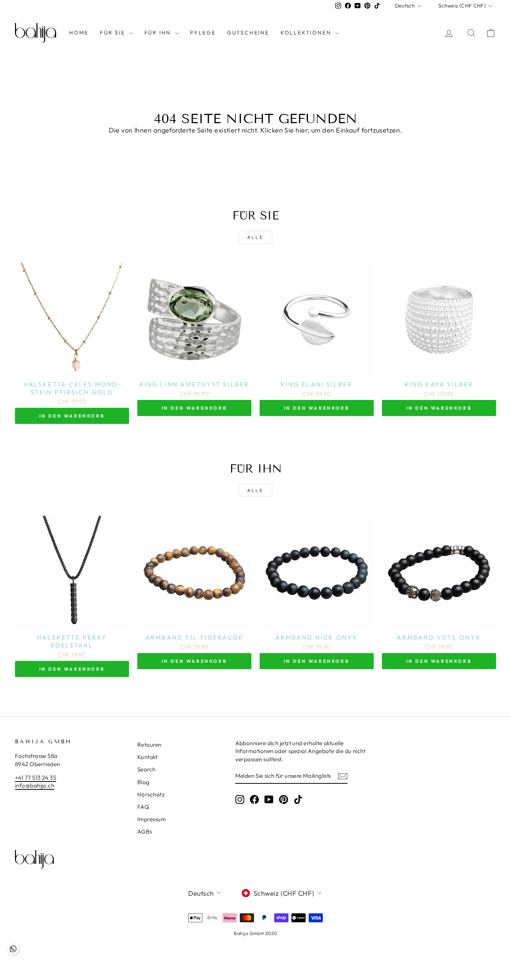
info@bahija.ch (34, 785)
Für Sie (113, 32)
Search (146, 769)
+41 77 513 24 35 (35, 777)
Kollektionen (307, 32)
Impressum (151, 819)
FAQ (143, 806)
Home (79, 32)
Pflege (203, 32)
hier (301, 130)
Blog (143, 782)
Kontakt (147, 757)
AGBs (144, 831)
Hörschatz (151, 794)
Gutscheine (248, 32)
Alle (255, 237)
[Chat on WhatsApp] (13, 949)
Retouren (149, 744)
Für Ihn (158, 32)
